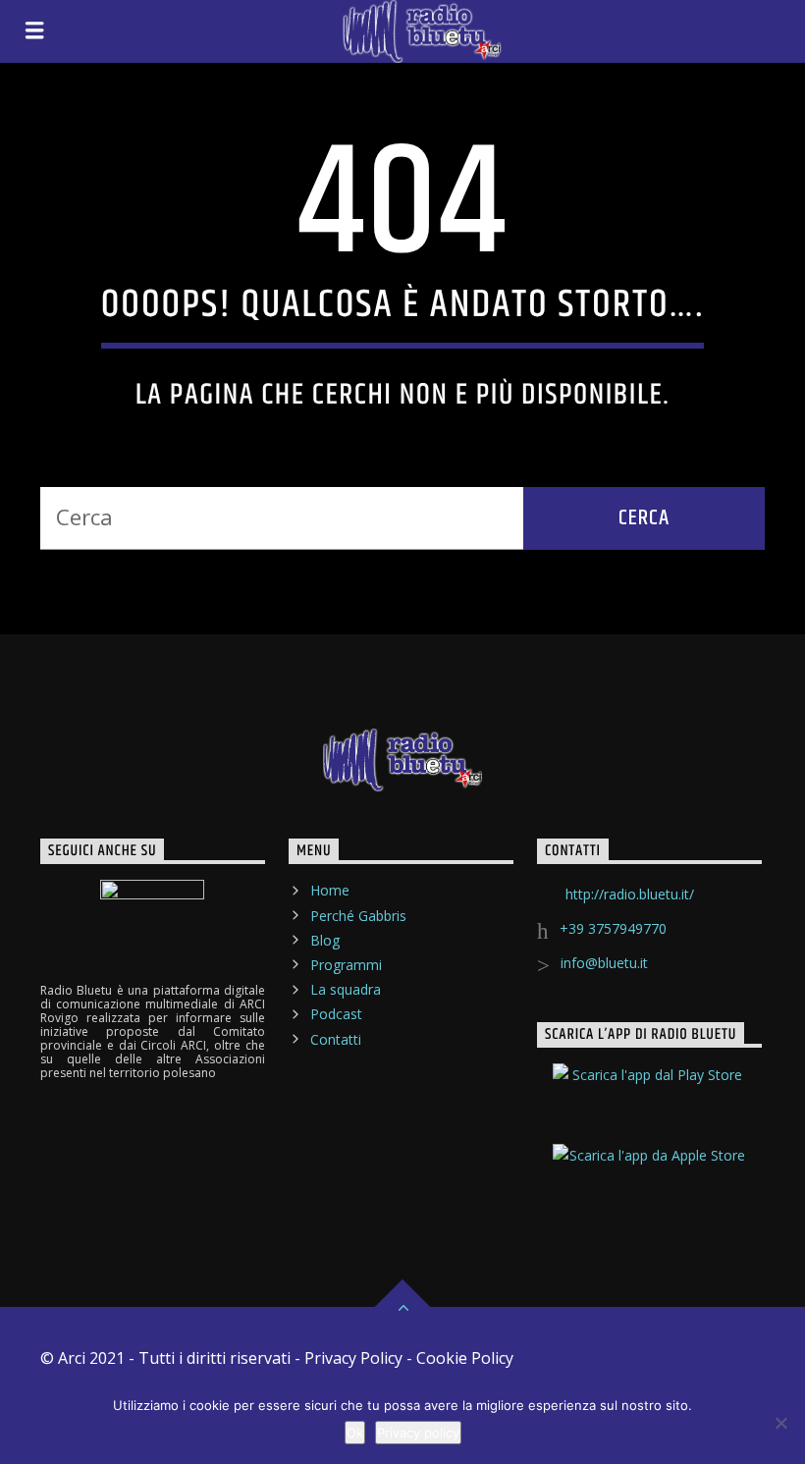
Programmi (346, 964)
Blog (325, 940)
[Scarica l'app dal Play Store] (649, 1091)
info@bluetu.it (604, 962)
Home (329, 890)
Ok (355, 1432)
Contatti (335, 1039)
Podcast (336, 1013)
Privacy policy (418, 1432)
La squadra (345, 989)
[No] (780, 1423)
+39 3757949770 (613, 928)
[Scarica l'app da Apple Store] (649, 1172)
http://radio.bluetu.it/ (629, 894)
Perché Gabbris (358, 915)
